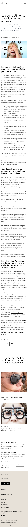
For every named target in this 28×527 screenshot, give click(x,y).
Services (3, 489)
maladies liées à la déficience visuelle (16, 300)
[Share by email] (12, 344)
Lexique (3, 502)
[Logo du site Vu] (4, 3)
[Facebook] (1, 515)
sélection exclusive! (6, 448)
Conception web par (8, 525)
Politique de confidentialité (8, 522)
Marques (3, 499)
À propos (3, 491)
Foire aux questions (6, 494)
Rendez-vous (5, 507)
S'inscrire (6, 483)
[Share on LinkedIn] (8, 344)
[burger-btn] (25, 3)
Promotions (4, 504)
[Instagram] (4, 515)
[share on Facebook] (3, 344)
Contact (3, 497)
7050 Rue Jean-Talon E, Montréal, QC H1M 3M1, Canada (11, 512)
